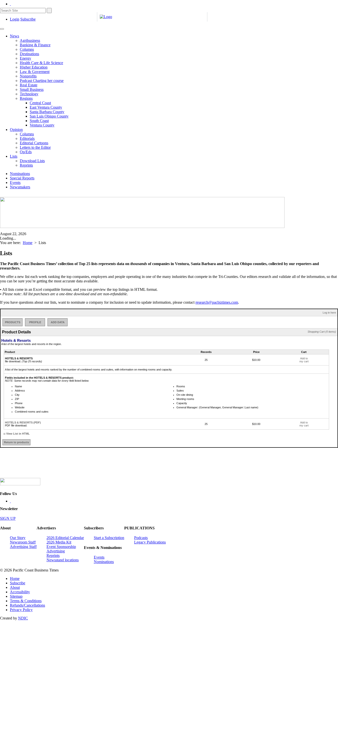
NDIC (23, 618)
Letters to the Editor (35, 147)
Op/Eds (26, 152)
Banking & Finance (35, 45)
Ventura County (42, 125)
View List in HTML (18, 433)
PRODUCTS (12, 322)
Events (15, 182)
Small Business (32, 89)
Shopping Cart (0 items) (322, 331)
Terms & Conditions (26, 601)
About (15, 587)
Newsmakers (20, 187)
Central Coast (40, 103)
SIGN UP (8, 518)
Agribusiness (30, 40)
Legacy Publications (150, 542)
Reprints (26, 165)
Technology (29, 94)
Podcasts (141, 538)
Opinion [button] (16, 129)
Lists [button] (13, 156)
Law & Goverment (34, 72)
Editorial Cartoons (34, 143)
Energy (25, 58)
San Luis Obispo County (49, 116)
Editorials (27, 138)
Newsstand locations (63, 560)
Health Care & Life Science (41, 63)
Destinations (29, 54)
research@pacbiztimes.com (216, 302)
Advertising (56, 551)
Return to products (16, 442)
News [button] (14, 36)
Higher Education (34, 67)
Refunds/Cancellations (27, 605)
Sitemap (16, 596)
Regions (26, 98)
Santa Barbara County (47, 112)
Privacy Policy (21, 610)
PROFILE (35, 322)
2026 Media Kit (59, 542)
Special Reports (22, 178)
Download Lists (32, 161)
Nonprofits (28, 76)
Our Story (17, 538)
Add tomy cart (304, 360)
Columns (27, 49)
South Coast (39, 121)
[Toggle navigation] (2, 29)
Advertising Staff (23, 546)
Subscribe (28, 19)
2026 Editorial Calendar (65, 538)
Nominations (20, 174)
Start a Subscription (109, 538)
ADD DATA (58, 322)
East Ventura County (46, 107)
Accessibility (20, 592)
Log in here (329, 312)
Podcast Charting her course (42, 80)
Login (14, 19)
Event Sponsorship (61, 546)
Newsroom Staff (23, 542)
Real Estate (28, 85)
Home (27, 243)
